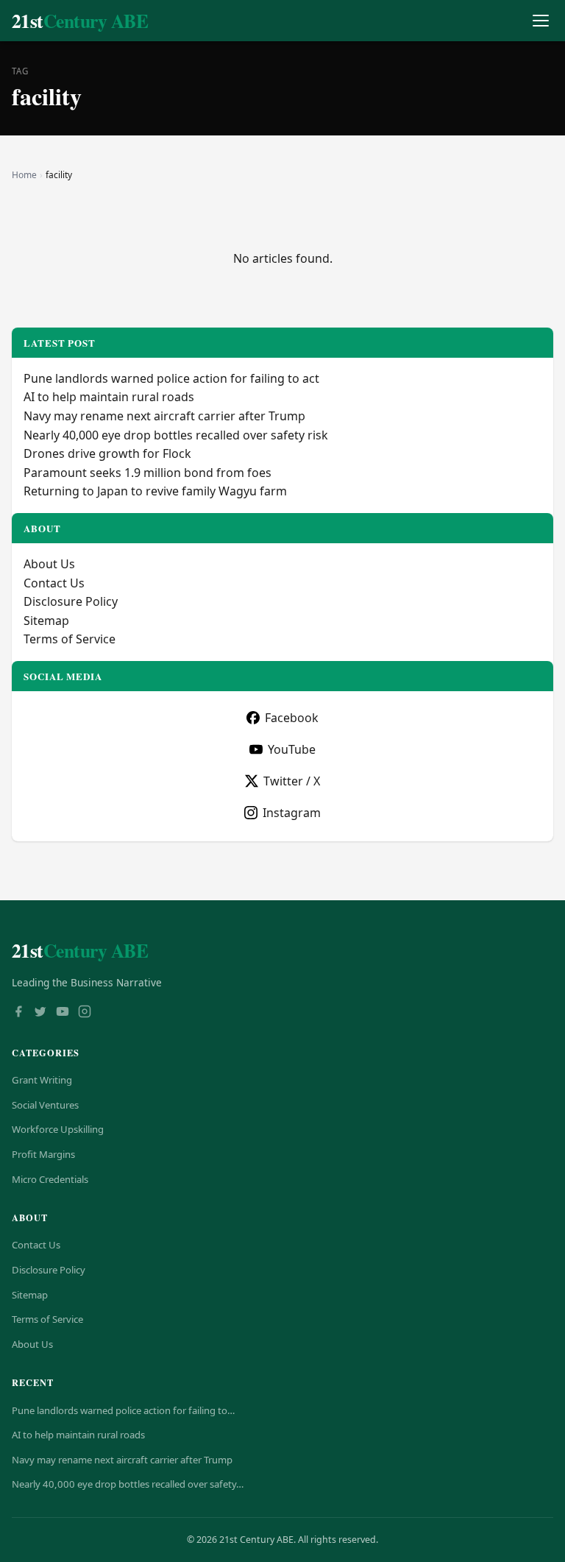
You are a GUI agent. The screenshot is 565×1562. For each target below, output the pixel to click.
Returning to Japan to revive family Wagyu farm (155, 491)
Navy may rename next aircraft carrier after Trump (164, 416)
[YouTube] (62, 1013)
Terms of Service (70, 639)
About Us (49, 564)
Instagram (292, 813)
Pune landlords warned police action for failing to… (123, 1410)
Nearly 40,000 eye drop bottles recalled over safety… (128, 1484)
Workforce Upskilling (58, 1129)
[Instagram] (84, 1013)
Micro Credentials (50, 1179)
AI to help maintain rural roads (109, 397)
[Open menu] (540, 21)
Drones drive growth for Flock (107, 453)
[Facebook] (18, 1013)
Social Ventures (45, 1105)
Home (24, 175)
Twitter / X (291, 781)
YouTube (292, 749)
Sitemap (46, 620)
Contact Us (54, 583)
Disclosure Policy (71, 601)
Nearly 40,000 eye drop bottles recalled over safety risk (176, 435)
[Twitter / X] (40, 1013)
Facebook (292, 718)
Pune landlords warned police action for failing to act (171, 378)
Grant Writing (42, 1079)
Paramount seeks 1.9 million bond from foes (147, 472)
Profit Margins (43, 1154)
